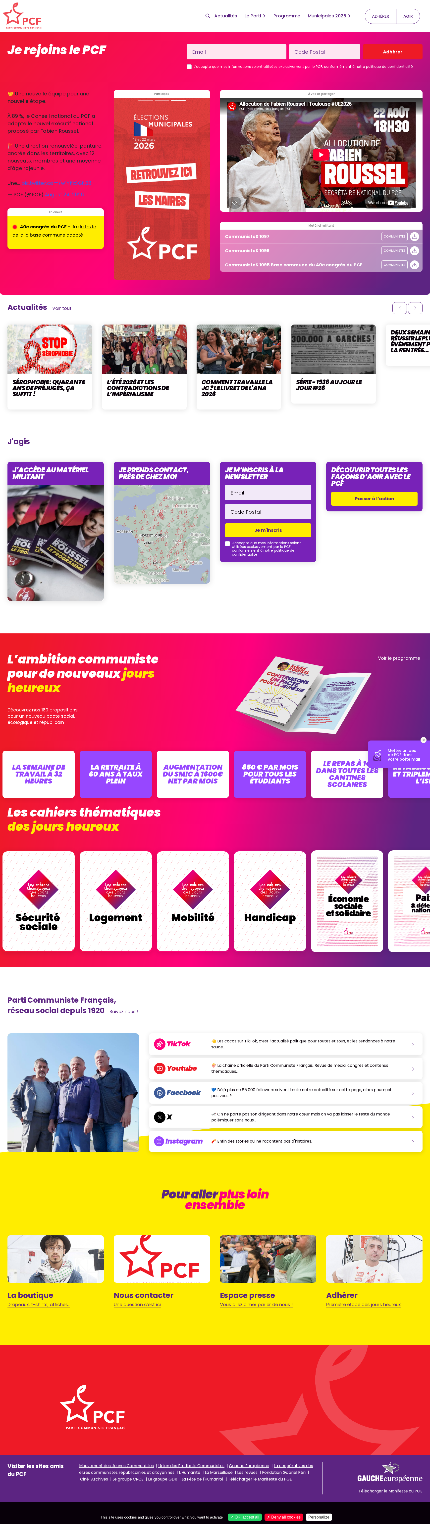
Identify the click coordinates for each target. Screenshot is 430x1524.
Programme (286, 16)
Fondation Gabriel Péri (284, 1472)
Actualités (225, 16)
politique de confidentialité (389, 66)
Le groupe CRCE (128, 1479)
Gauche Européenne (249, 1466)
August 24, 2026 (64, 194)
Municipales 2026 (327, 16)
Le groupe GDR (162, 1479)
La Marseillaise (219, 1472)
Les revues (248, 1472)
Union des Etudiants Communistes (191, 1466)
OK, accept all (246, 1517)
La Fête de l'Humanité (202, 1479)
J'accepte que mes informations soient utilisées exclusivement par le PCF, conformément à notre (303, 66)
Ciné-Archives (94, 1479)
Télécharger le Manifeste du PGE (260, 1479)
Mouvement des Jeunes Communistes (116, 1466)
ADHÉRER (380, 16)
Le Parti (253, 16)
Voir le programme (399, 658)
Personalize (318, 1517)
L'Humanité (189, 1472)
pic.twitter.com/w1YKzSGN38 (56, 183)
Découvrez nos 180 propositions (42, 710)
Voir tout (61, 308)
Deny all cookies (285, 1517)
